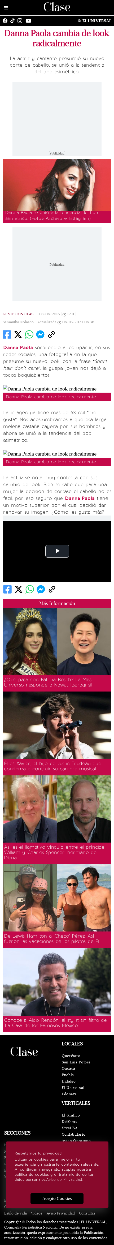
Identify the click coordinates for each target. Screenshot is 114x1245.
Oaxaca (68, 1068)
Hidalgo (69, 1081)
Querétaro (71, 1056)
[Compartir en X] (18, 334)
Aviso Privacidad (61, 1213)
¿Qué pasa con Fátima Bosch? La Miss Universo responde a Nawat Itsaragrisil (48, 682)
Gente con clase (19, 314)
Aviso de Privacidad (64, 1179)
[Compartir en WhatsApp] (29, 334)
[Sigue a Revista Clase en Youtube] (29, 20)
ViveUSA (70, 1128)
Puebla (68, 1075)
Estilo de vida (15, 1213)
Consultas (87, 1213)
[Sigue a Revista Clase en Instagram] (21, 20)
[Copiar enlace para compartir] (51, 334)
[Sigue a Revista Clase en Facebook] (6, 20)
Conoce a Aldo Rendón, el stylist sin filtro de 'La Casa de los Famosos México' (55, 1022)
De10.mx (70, 1121)
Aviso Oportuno (76, 1141)
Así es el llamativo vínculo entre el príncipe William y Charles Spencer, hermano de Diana (54, 852)
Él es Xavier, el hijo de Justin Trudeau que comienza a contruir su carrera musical (52, 766)
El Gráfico (71, 1115)
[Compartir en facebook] (7, 334)
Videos (36, 1213)
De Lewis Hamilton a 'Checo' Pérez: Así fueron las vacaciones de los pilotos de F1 (51, 938)
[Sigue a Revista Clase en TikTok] (13, 20)
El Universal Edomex (73, 1090)
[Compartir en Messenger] (40, 334)
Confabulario (73, 1134)
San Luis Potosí (76, 1062)
